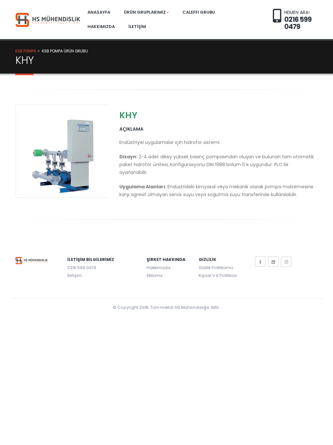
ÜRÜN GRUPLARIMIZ (145, 12)
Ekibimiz (155, 275)
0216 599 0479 (81, 267)
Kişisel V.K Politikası (218, 275)
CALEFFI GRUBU (198, 12)
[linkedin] (273, 261)
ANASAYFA (98, 12)
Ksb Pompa (25, 51)
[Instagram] (286, 261)
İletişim (74, 275)
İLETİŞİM (137, 26)
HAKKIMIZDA (101, 26)
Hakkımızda (158, 267)
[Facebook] (260, 261)
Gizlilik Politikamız (216, 267)
